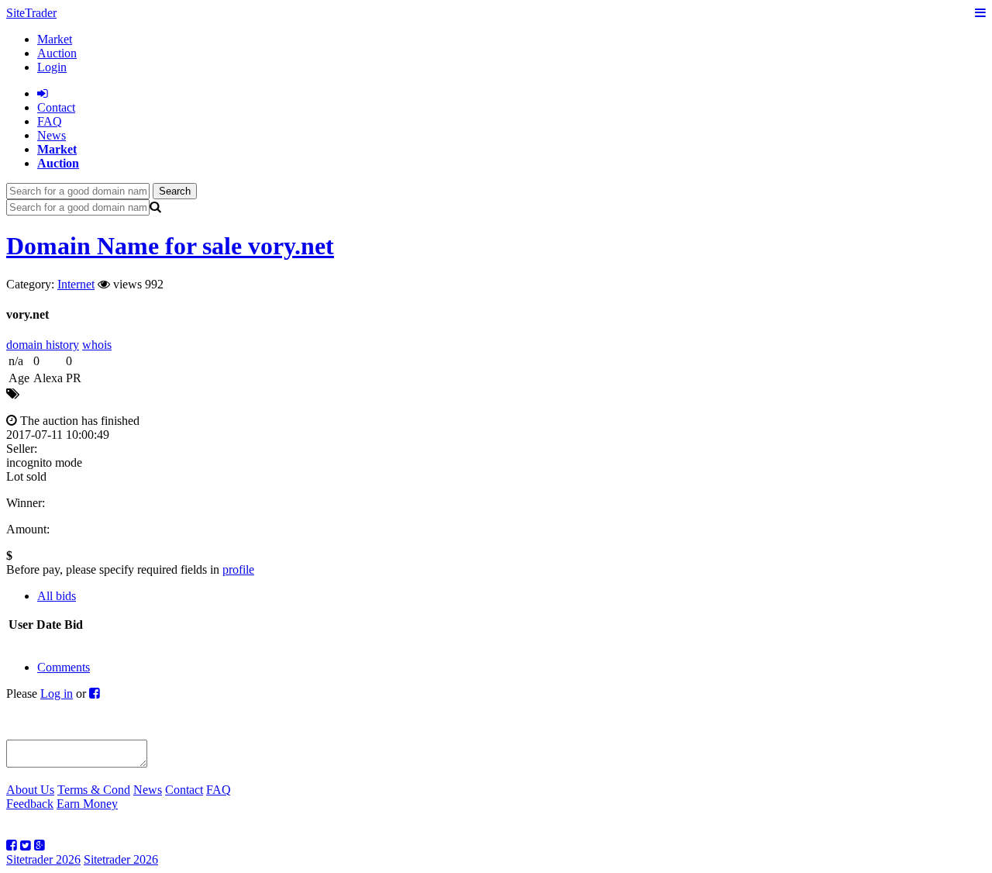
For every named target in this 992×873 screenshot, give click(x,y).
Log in (56, 693)
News (51, 135)
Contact (184, 789)
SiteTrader (31, 12)
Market (54, 39)
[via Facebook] (94, 693)
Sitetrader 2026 (43, 859)
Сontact (56, 107)
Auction (57, 53)
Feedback (29, 803)
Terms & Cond (93, 789)
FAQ (49, 121)
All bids (56, 595)
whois (97, 344)
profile (238, 569)
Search (175, 191)
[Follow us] (11, 845)
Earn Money (87, 803)
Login (52, 67)
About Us (30, 789)
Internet (76, 284)
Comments (63, 667)
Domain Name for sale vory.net (170, 246)
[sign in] (42, 93)
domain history (42, 344)
